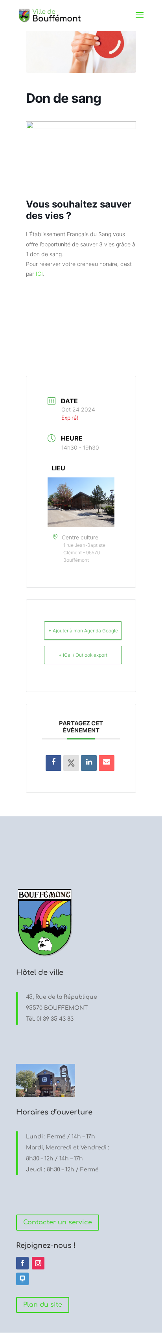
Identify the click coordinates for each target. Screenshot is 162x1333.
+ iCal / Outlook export (83, 655)
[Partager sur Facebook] (53, 763)
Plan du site (42, 1304)
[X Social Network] (71, 763)
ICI (39, 273)
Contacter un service (57, 1222)
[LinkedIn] (89, 763)
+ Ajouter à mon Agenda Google (83, 631)
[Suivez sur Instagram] (38, 1263)
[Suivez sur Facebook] (22, 1263)
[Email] (106, 763)
